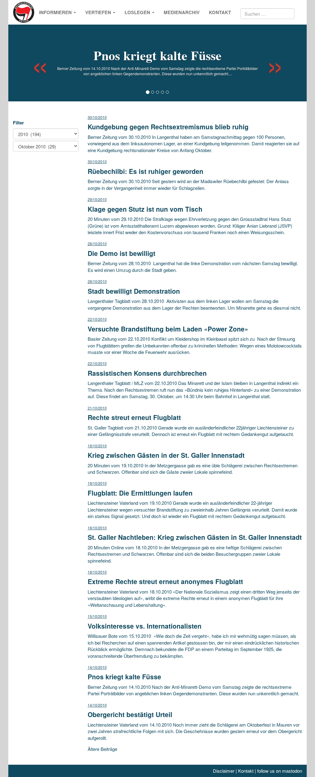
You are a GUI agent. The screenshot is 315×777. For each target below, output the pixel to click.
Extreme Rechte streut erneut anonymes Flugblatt (165, 581)
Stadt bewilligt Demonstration (134, 291)
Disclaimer (223, 770)
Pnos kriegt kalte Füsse (157, 55)
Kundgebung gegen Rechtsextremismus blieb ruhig (168, 126)
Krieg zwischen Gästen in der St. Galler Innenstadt (166, 455)
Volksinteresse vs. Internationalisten (144, 625)
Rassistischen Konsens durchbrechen (147, 373)
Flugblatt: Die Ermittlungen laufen (140, 492)
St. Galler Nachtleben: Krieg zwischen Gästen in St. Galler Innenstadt (195, 537)
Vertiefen (98, 12)
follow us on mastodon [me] (279, 770)
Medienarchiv (182, 12)
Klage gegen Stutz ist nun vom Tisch (145, 209)
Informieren (56, 12)
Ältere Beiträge (102, 749)
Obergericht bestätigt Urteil (130, 714)
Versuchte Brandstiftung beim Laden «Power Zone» (168, 328)
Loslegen (138, 12)
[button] (34, 63)
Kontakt (220, 12)
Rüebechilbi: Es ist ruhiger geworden (145, 171)
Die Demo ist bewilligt (121, 253)
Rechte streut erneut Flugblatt (134, 417)
